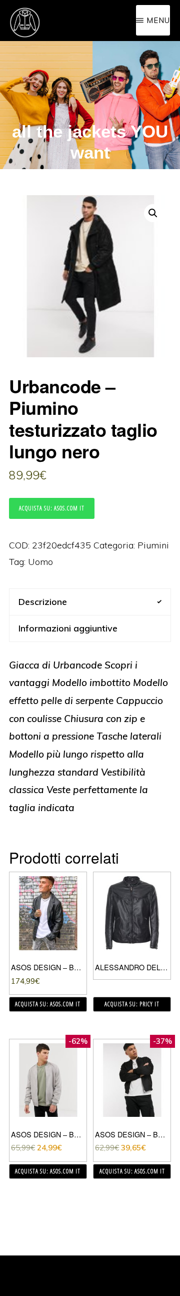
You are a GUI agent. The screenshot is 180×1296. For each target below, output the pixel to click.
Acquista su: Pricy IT (132, 1004)
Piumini (153, 545)
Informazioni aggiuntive (68, 628)
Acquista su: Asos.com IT (51, 508)
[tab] (90, 601)
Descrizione (42, 601)
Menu (158, 20)
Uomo (40, 561)
